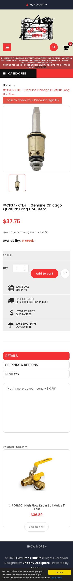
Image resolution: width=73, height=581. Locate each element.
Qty (5, 268)
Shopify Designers (36, 563)
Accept (59, 572)
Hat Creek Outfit (28, 558)
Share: (7, 254)
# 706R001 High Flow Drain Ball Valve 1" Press (36, 507)
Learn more (56, 577)
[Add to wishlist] (65, 273)
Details (11, 356)
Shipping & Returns (21, 365)
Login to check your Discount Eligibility (32, 100)
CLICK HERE (40, 67)
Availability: (12, 241)
